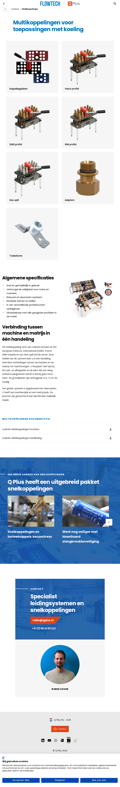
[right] (109, 522)
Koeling (15, 9)
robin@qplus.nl (42, 620)
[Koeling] (4, 3)
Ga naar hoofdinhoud (16, 5)
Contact (62, 728)
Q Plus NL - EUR (62, 719)
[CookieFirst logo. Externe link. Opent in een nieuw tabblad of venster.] (3, 758)
